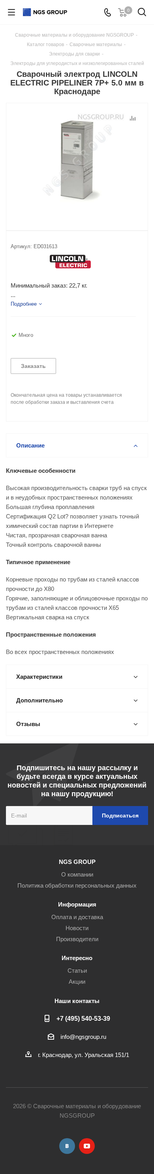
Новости (77, 928)
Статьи (77, 970)
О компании (77, 874)
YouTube (87, 1146)
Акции (77, 981)
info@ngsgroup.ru (83, 1036)
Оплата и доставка (77, 917)
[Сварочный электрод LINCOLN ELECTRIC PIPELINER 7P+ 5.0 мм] (77, 160)
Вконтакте (67, 1146)
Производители (77, 939)
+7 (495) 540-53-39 (83, 1018)
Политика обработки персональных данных (77, 885)
